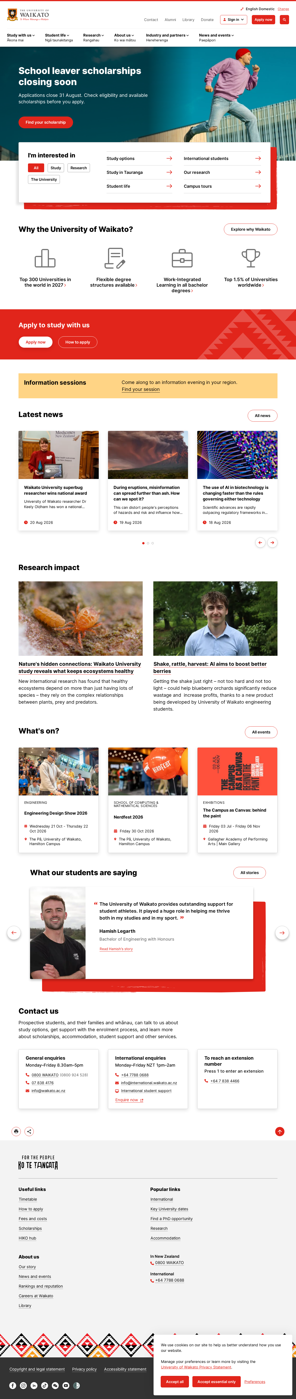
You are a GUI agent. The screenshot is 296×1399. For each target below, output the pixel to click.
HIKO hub (27, 1238)
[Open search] (284, 19)
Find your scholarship (46, 122)
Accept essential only (216, 1381)
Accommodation (165, 1238)
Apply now (263, 19)
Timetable (28, 1199)
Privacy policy (84, 1369)
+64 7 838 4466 (224, 1081)
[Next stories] (272, 542)
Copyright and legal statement (37, 1369)
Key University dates (169, 1209)
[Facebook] (12, 1387)
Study (56, 168)
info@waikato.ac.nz (48, 1090)
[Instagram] (23, 1387)
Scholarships (30, 1228)
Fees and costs (33, 1218)
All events (261, 732)
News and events (35, 1276)
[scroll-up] (279, 1131)
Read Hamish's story (116, 949)
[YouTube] (65, 1387)
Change (283, 9)
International (162, 1199)
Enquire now (127, 1100)
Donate (207, 19)
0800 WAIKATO (45, 1075)
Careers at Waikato (36, 1296)
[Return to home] (38, 1162)
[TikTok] (44, 1387)
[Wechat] (55, 1387)
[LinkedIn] (34, 1387)
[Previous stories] (260, 542)
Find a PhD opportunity (172, 1218)
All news (262, 415)
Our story (27, 1266)
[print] (16, 1131)
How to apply (77, 342)
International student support (146, 1090)
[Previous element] (282, 933)
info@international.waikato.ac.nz (149, 1082)
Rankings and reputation (41, 1286)
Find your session (141, 389)
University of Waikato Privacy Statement (196, 1367)
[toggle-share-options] (29, 1131)
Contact (151, 19)
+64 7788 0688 (135, 1075)
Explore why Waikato (250, 229)
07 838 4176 (43, 1082)
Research (79, 168)
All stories (249, 872)
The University (44, 179)
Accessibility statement (125, 1369)
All (36, 168)
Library (188, 19)
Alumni (170, 19)
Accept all (175, 1381)
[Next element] (14, 933)
